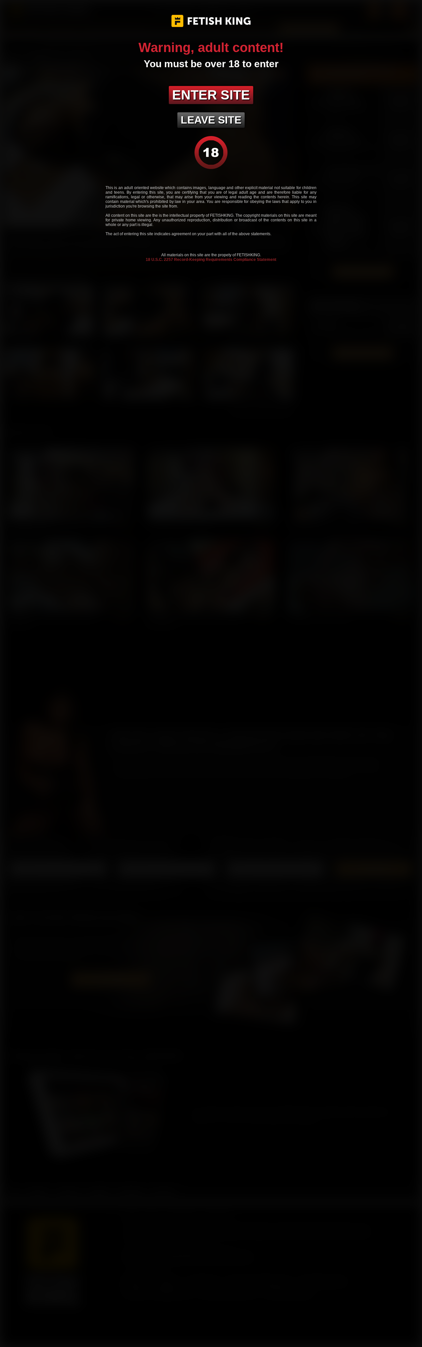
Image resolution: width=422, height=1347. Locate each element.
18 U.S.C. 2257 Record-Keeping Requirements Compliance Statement (211, 259)
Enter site (211, 95)
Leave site (211, 120)
